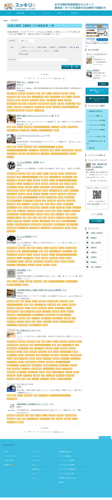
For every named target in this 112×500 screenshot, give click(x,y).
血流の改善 (57, 107)
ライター (34, 473)
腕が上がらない (12, 214)
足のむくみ (76, 211)
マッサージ (46, 311)
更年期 (60, 197)
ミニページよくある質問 (97, 120)
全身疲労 (68, 100)
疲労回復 (61, 104)
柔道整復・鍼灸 (30, 362)
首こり (68, 97)
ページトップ (105, 438)
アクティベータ (48, 369)
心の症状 (73, 154)
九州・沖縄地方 (96, 267)
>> (64, 78)
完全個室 (53, 194)
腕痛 (67, 214)
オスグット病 (12, 154)
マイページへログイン (98, 99)
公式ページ (61, 13)
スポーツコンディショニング (17, 150)
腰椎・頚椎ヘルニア (27, 214)
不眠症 (48, 107)
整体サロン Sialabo (25, 82)
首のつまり (45, 221)
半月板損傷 (51, 201)
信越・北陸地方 (96, 242)
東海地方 (94, 247)
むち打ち (45, 207)
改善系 (45, 325)
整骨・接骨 (11, 322)
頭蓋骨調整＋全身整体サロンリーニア (32, 404)
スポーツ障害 (33, 150)
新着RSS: (8, 465)
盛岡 (20, 207)
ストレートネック (46, 130)
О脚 (63, 97)
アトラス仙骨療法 (55, 190)
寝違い (63, 127)
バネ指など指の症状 (22, 224)
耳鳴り (29, 194)
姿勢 (44, 201)
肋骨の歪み (32, 104)
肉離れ (42, 197)
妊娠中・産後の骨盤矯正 (15, 110)
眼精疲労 (35, 204)
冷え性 (67, 184)
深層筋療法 (22, 104)
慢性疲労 (22, 154)
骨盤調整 (52, 218)
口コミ (19, 184)
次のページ (57, 78)
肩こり (47, 51)
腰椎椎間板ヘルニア (14, 201)
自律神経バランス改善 (70, 107)
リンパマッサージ (35, 51)
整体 (71, 47)
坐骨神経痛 (11, 97)
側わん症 (36, 194)
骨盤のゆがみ (69, 197)
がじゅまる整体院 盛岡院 (28, 162)
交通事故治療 (35, 207)
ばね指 (22, 190)
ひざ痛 (59, 211)
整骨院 (48, 372)
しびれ (60, 100)
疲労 (44, 218)
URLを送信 (95, 204)
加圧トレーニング (27, 47)
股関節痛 (10, 100)
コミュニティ (47, 13)
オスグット (11, 231)
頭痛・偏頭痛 (28, 107)
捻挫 (14, 211)
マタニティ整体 (37, 97)
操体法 (45, 190)
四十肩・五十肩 (12, 130)
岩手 (46, 204)
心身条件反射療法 (33, 154)
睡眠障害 (29, 110)
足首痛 (52, 204)
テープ (35, 187)
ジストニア (45, 154)
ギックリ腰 (60, 214)
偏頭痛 (18, 100)
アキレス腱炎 (23, 228)
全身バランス (55, 97)
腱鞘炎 (19, 197)
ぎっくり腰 (55, 127)
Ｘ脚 (18, 204)
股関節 (67, 228)
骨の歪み (40, 211)
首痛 (78, 104)
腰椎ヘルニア (68, 204)
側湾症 (53, 104)
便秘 (51, 150)
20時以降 (35, 221)
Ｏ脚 (8, 211)
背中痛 (73, 214)
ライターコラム (37, 460)
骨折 (29, 218)
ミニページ (35, 451)
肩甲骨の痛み (39, 107)
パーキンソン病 (58, 372)
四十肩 (26, 207)
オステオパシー (71, 281)
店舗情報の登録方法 (95, 111)
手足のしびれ (12, 207)
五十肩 (23, 51)
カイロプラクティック (41, 127)
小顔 (46, 97)
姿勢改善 (76, 97)
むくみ (52, 180)
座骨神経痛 (11, 184)
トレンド (34, 478)
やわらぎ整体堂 (92, 70)
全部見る (103, 84)
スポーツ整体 (12, 180)
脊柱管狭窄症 (72, 127)
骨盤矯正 (65, 93)
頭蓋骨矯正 (62, 47)
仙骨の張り (31, 211)
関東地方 (94, 238)
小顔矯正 (55, 51)
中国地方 (94, 257)
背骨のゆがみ (12, 104)
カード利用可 (39, 110)
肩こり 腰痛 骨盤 (14, 218)
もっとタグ (24, 54)
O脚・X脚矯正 (51, 197)
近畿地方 (94, 252)
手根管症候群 (36, 224)
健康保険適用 (12, 348)
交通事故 (22, 180)
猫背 (23, 97)
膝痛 (28, 97)
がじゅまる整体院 (24, 237)
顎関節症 (78, 150)
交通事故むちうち (57, 187)
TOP (6, 451)
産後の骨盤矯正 (70, 173)
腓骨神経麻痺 (12, 228)
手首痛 (59, 204)
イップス (10, 157)
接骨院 (52, 379)
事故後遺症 (11, 372)
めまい (68, 207)
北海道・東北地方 (97, 233)
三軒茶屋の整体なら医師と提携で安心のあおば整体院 (39, 290)
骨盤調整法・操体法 (34, 190)
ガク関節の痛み (71, 218)
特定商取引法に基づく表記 (96, 142)
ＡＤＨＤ (10, 224)
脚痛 (58, 221)
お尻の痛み (60, 207)
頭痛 (18, 97)
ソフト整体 (50, 375)
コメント (33, 13)
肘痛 (41, 204)
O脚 (24, 218)
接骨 (28, 379)
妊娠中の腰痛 (41, 47)
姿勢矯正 (52, 47)
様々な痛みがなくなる (26, 330)
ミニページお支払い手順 (97, 136)
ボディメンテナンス (31, 197)
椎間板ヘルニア (59, 224)
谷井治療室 (21, 270)
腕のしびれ (21, 211)
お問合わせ (75, 13)
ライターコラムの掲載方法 (96, 131)
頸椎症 (56, 130)
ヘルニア (34, 130)
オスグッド (74, 190)
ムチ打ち (27, 221)
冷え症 (9, 107)
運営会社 (92, 148)
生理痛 (42, 100)
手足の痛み (34, 100)
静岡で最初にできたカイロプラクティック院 (35, 116)
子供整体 (25, 100)
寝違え (72, 93)
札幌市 (25, 285)
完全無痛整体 (36, 369)
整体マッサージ (38, 315)
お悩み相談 (90, 169)
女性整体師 (51, 305)
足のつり (45, 194)
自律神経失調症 (43, 104)
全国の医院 (20, 13)
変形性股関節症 (57, 228)
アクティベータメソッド (59, 154)
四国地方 (94, 262)
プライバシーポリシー (12, 456)
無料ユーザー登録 (98, 91)
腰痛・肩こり (70, 104)
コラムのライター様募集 (97, 125)
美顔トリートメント (69, 221)
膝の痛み (39, 214)
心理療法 (67, 318)
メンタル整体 (67, 369)
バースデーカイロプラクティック (31, 136)
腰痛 (77, 47)
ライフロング (22, 384)
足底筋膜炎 (62, 194)
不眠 (52, 214)
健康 (53, 221)
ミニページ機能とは (95, 116)
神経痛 (47, 211)
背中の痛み (60, 218)
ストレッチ (77, 207)
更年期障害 (18, 107)
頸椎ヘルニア (51, 100)
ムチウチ (67, 211)
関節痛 (46, 214)
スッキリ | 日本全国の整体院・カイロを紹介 (52, 492)
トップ (8, 13)
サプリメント (12, 325)
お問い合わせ (9, 460)
